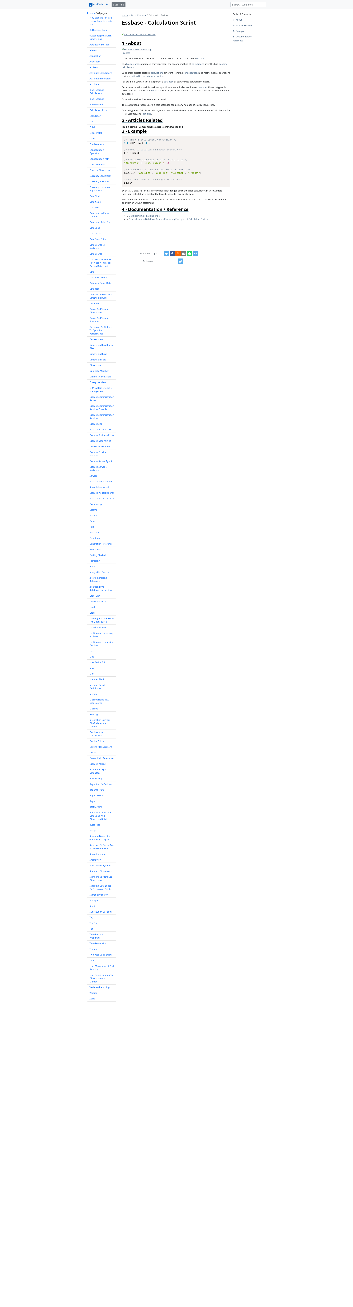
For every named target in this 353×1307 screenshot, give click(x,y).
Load (92, 612)
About (239, 19)
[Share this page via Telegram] (195, 253)
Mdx (91, 673)
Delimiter (94, 303)
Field (91, 526)
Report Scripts (96, 789)
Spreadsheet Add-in (99, 487)
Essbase (91, 13)
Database (94, 288)
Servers (93, 475)
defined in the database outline (147, 76)
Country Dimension (99, 170)
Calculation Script (98, 110)
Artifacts (93, 67)
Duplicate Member (99, 370)
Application (95, 55)
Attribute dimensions (100, 78)
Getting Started (97, 555)
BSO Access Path (98, 30)
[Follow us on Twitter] (180, 261)
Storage (93, 900)
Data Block (95, 196)
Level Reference (97, 601)
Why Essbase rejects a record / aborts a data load (100, 21)
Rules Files (94, 824)
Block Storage (96, 98)
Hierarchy (94, 560)
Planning (146, 113)
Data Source (95, 253)
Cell (91, 121)
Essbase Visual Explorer (101, 492)
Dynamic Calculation (100, 376)
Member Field (96, 679)
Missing (93, 708)
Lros (91, 656)
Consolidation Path (99, 158)
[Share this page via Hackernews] (178, 253)
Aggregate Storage (99, 44)
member (203, 87)
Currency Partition (99, 181)
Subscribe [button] (118, 4)
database (201, 58)
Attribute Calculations (100, 72)
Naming (93, 714)
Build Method (96, 104)
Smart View (95, 859)
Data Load (94, 227)
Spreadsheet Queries (100, 865)
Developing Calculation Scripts (145, 215)
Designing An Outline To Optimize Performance (100, 330)
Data (91, 271)
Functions (94, 538)
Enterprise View (97, 382)
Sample (93, 830)
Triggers (93, 949)
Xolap (92, 998)
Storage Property (98, 894)
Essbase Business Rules (101, 435)
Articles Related (244, 25)
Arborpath (94, 61)
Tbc (91, 928)
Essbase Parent (97, 763)
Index (92, 566)
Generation (95, 549)
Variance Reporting (99, 987)
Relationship (95, 778)
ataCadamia (100, 4)
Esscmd (93, 509)
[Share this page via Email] (183, 253)
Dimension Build (98, 353)
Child (92, 127)
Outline (93, 752)
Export (92, 521)
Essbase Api (95, 423)
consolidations (191, 72)
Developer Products (99, 446)
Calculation (95, 115)
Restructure (95, 806)
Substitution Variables (101, 911)
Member (93, 694)
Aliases (93, 50)
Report (93, 801)
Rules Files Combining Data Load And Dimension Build (100, 816)
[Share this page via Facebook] (172, 253)
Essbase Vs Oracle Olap (101, 498)
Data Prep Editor (98, 239)
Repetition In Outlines (100, 784)
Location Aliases (97, 627)
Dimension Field (97, 359)
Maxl (91, 668)
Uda (91, 960)
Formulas (94, 532)
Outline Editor (96, 741)
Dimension (95, 365)
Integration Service (99, 572)
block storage (133, 63)
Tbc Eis (93, 923)
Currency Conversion (100, 175)
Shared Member (97, 854)
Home (125, 15)
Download (225, 138)
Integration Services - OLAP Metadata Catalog (100, 723)
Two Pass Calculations (101, 954)
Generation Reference (101, 543)
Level (92, 607)
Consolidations (97, 164)
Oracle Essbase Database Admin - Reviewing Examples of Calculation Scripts (168, 219)
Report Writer (96, 795)
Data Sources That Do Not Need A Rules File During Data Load (100, 263)
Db (132, 15)
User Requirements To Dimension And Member (101, 978)
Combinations (96, 144)
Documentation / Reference (243, 38)
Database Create (98, 277)
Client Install (95, 132)
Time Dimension (97, 943)
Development (96, 339)
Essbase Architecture (100, 429)
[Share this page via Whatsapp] (189, 253)
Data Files (94, 207)
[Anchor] (143, 43)
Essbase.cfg (95, 504)
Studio (92, 906)
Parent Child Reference (101, 758)
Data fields (95, 201)
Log (91, 651)
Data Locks (95, 233)
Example (240, 31)
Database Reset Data (100, 283)
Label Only (94, 595)
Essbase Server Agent (100, 461)
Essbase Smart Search (101, 481)
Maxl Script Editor (98, 662)
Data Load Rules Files (100, 222)
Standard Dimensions (100, 871)
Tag (91, 917)
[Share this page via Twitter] (166, 253)
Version (93, 992)
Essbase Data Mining (100, 440)
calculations (198, 63)
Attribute (94, 84)
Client (92, 138)
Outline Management (100, 746)
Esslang (93, 515)
